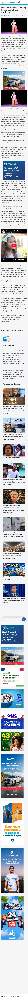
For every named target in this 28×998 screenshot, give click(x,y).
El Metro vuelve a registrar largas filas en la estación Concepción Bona (12, 556)
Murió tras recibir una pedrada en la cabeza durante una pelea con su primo (14, 482)
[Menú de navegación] (3, 2)
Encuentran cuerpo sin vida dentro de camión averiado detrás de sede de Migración (13, 534)
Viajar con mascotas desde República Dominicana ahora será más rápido (13, 437)
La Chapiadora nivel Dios (11, 457)
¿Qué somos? (15, 996)
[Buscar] (24, 619)
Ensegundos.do (7, 15)
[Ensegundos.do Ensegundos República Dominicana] (14, 2)
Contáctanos (5, 996)
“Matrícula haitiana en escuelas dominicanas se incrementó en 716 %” (14, 600)
